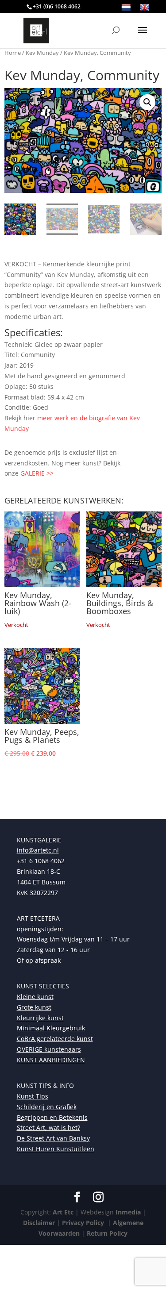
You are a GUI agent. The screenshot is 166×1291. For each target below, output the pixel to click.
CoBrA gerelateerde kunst (55, 1038)
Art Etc (63, 1212)
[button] (147, 102)
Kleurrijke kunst (40, 1018)
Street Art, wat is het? (48, 1127)
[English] (145, 8)
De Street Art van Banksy (53, 1138)
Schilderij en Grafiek (47, 1107)
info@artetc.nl (38, 850)
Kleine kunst (35, 996)
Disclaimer (39, 1222)
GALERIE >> (37, 473)
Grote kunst (34, 1007)
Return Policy (107, 1233)
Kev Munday (42, 53)
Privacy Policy (82, 1222)
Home (12, 53)
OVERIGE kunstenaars (49, 1049)
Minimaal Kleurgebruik (51, 1028)
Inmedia (128, 1212)
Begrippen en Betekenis (52, 1117)
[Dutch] (126, 8)
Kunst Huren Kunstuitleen (55, 1149)
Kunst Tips (32, 1096)
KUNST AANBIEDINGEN (51, 1060)
